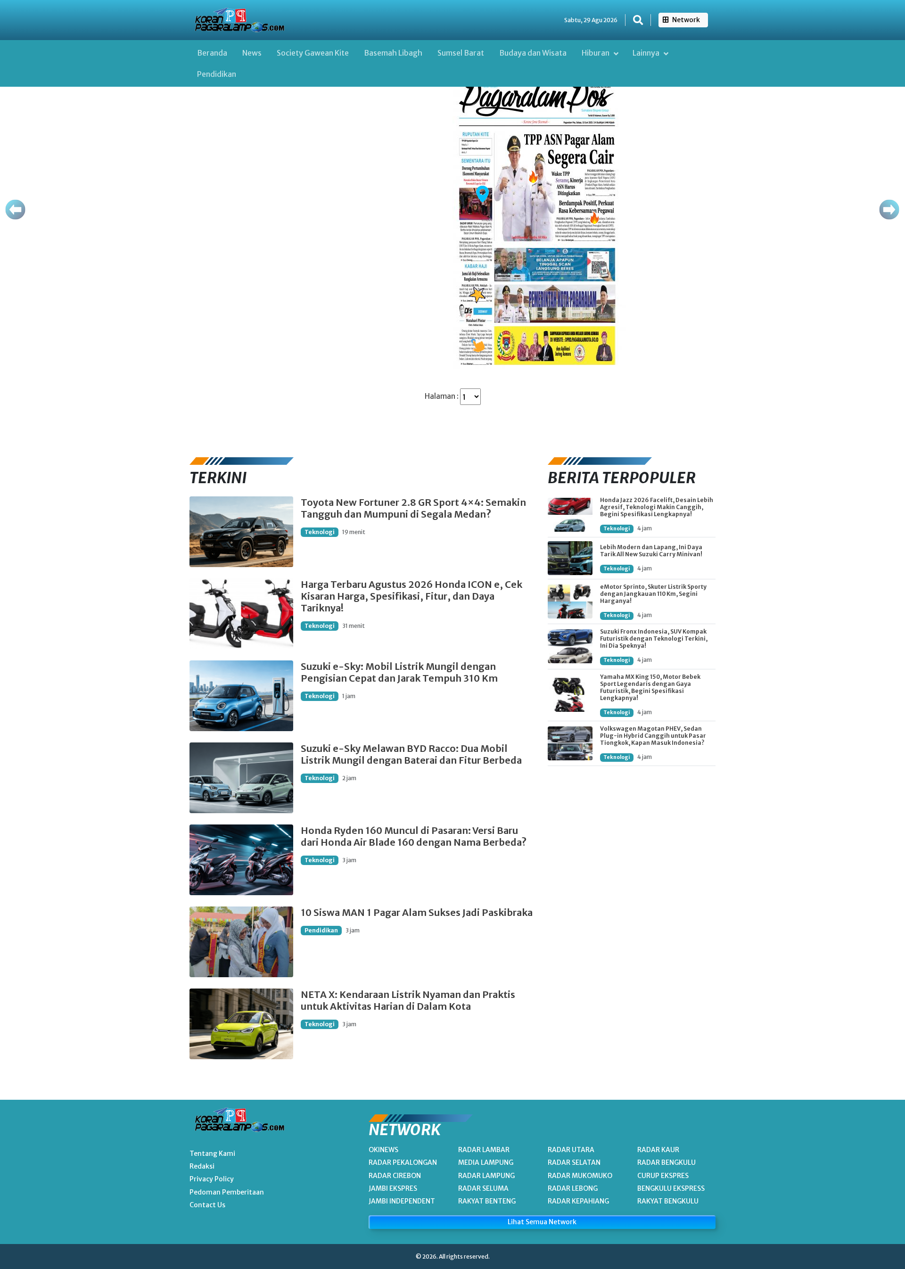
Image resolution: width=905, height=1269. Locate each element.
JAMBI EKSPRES (393, 1188)
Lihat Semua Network (542, 1222)
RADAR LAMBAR (484, 1149)
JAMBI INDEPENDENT (402, 1201)
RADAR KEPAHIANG (578, 1201)
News (252, 53)
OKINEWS (383, 1149)
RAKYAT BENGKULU (668, 1201)
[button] (637, 20)
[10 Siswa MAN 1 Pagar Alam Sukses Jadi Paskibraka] (241, 941)
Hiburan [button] (596, 53)
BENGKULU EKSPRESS (671, 1188)
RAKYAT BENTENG (487, 1201)
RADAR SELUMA (483, 1188)
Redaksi (201, 1166)
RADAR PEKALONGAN (403, 1162)
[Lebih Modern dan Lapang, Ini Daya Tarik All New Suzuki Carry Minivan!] (570, 558)
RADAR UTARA (571, 1149)
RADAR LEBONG (573, 1188)
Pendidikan (216, 74)
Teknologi (319, 532)
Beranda (212, 53)
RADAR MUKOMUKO (580, 1175)
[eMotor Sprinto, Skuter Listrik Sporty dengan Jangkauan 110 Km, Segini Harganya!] (570, 601)
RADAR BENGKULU (666, 1162)
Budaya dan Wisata (533, 53)
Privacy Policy (211, 1179)
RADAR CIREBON (395, 1175)
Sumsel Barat (460, 53)
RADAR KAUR (658, 1149)
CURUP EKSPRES (663, 1175)
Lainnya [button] (647, 53)
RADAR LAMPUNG (486, 1175)
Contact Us (207, 1205)
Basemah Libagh (393, 53)
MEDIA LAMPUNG (485, 1162)
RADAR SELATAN (574, 1162)
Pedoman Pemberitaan (226, 1192)
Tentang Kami (212, 1153)
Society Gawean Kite (313, 53)
